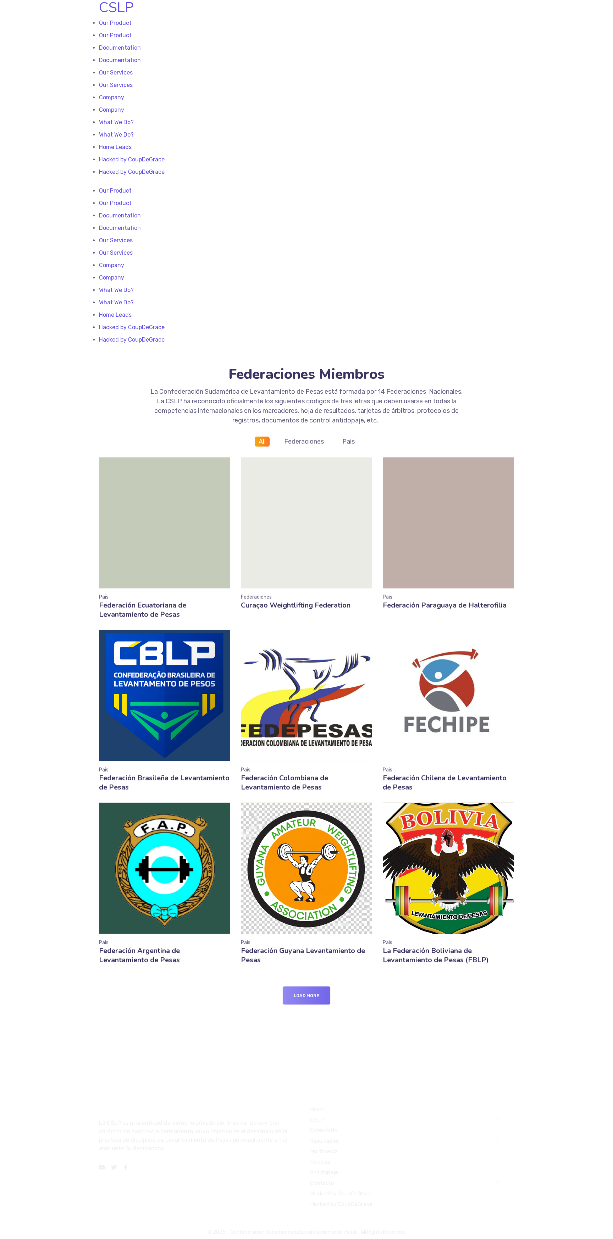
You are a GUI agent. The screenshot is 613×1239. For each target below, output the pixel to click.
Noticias (320, 1162)
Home (317, 1109)
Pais (348, 442)
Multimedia (324, 1151)
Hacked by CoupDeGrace (341, 1193)
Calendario (323, 1130)
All (262, 442)
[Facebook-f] (126, 1167)
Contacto (322, 1183)
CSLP (317, 1120)
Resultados (324, 1141)
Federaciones (304, 442)
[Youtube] (102, 1167)
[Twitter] (114, 1167)
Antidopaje (324, 1172)
